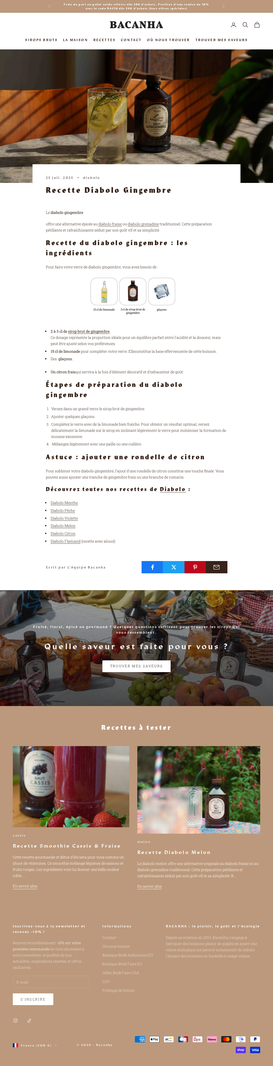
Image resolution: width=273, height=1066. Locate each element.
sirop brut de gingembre (89, 331)
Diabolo (173, 489)
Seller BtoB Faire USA (120, 972)
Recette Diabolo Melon (174, 852)
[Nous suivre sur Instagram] (15, 1020)
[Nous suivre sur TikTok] (29, 1020)
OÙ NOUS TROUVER (168, 39)
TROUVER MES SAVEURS (221, 39)
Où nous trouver (116, 946)
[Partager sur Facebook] (152, 567)
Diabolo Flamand (66, 541)
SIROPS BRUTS (41, 39)
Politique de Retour (118, 990)
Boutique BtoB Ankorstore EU (127, 955)
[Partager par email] (216, 567)
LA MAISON (75, 39)
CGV (106, 981)
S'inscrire (33, 999)
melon (144, 841)
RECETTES (104, 39)
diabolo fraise (110, 223)
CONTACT (131, 39)
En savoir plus (25, 885)
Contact (109, 937)
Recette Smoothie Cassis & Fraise (67, 845)
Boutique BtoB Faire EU (122, 963)
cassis (19, 835)
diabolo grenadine (143, 223)
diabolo (91, 177)
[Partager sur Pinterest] (195, 567)
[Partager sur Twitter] (173, 567)
